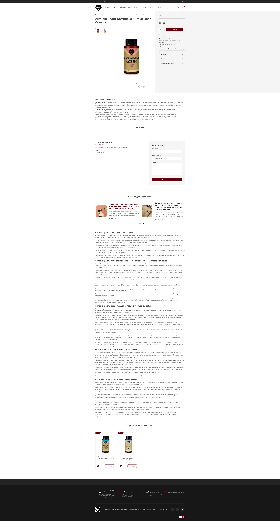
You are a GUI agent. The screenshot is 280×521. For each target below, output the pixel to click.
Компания (123, 7)
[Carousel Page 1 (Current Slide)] (136, 223)
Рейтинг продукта (157, 155)
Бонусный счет (151, 509)
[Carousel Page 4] (140, 223)
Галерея (143, 7)
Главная (107, 7)
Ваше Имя (155, 148)
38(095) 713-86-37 (102, 1)
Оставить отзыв (167, 180)
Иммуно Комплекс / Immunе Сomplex (106, 459)
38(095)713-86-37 (164, 509)
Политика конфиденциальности (137, 509)
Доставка (151, 7)
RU (182, 1)
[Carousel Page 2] (137, 223)
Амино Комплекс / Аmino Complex (128, 459)
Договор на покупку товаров (119, 509)
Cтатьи (136, 7)
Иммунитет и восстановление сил (111, 14)
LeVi (108, 517)
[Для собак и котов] (98, 466)
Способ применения (167, 63)
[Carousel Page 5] (142, 223)
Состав (163, 59)
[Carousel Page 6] (143, 223)
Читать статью (113, 218)
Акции (130, 7)
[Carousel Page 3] (139, 223)
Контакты (159, 7)
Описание (164, 54)
